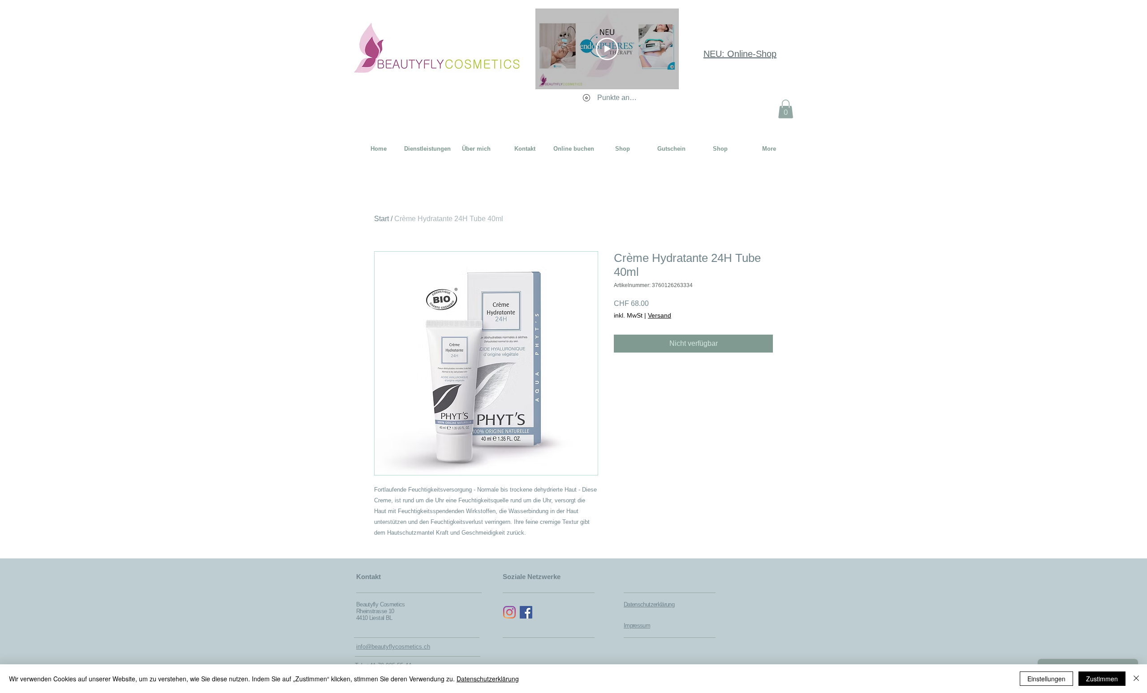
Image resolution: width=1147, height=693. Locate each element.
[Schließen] (1136, 678)
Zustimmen (1102, 678)
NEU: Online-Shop (739, 54)
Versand (659, 315)
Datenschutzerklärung (488, 678)
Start (381, 218)
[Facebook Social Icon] (526, 612)
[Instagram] (509, 612)
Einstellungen (1046, 678)
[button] (785, 109)
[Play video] (607, 49)
